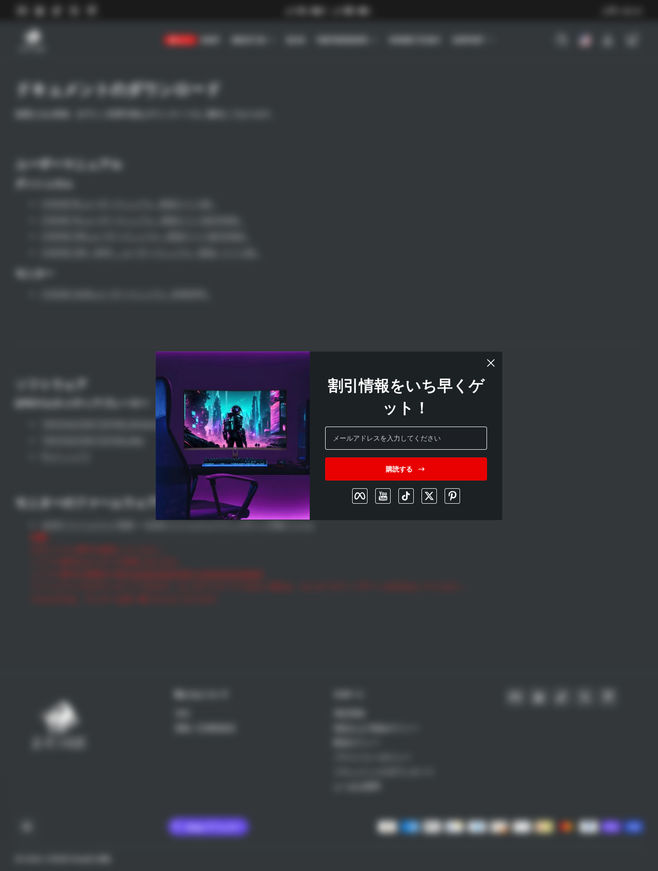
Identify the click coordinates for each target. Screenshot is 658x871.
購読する (399, 469)
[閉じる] (490, 363)
